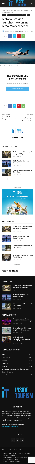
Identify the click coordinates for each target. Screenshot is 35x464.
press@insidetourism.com (10, 426)
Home (3, 10)
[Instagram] (17, 440)
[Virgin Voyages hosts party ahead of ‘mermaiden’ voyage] (6, 321)
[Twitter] (14, 36)
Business (9, 15)
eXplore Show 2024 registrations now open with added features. (21, 339)
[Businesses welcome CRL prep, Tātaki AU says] (6, 257)
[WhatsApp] (23, 36)
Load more (17, 264)
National (24, 15)
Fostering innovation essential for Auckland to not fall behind (26, 119)
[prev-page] (3, 179)
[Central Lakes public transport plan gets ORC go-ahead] (6, 154)
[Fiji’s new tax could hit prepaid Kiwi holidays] (6, 172)
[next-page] (6, 179)
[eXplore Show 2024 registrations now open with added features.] (6, 339)
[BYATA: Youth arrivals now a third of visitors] (6, 163)
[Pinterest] (19, 36)
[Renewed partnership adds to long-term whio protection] (6, 330)
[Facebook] (10, 36)
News (28, 15)
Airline (8, 10)
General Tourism (16, 15)
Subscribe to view (17, 88)
